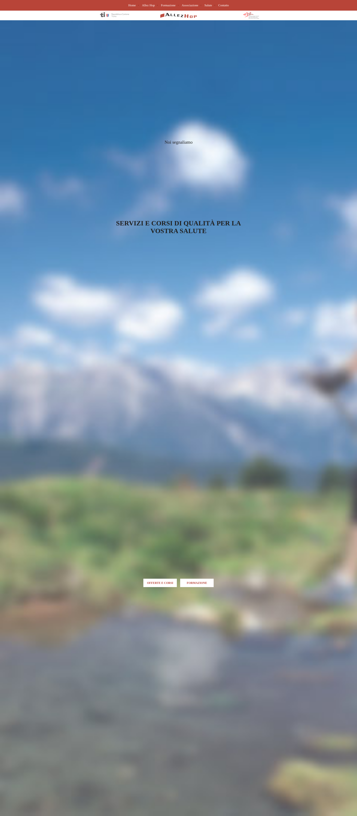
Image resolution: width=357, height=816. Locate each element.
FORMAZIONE (197, 582)
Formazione (168, 5)
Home (132, 5)
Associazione (190, 5)
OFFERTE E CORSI (160, 582)
